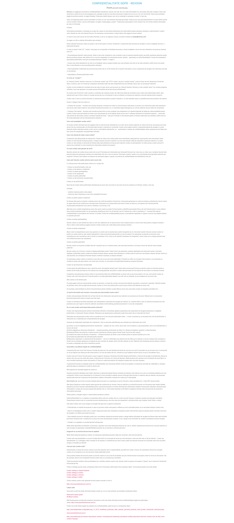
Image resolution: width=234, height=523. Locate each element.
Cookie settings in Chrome (75, 475)
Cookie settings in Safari (74, 477)
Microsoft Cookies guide (75, 494)
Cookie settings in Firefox (75, 473)
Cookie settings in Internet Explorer (78, 470)
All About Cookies (72, 497)
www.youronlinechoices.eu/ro (76, 513)
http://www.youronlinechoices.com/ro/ (79, 484)
